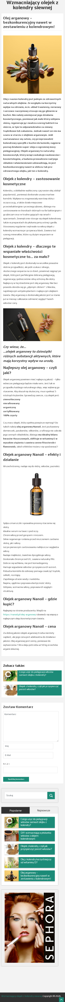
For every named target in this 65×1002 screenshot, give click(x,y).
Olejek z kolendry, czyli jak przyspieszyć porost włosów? (36, 847)
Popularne (16, 810)
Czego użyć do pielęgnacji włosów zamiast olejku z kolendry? (34, 822)
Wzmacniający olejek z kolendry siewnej (21, 996)
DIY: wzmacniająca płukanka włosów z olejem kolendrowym (36, 835)
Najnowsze (43, 810)
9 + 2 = (6, 764)
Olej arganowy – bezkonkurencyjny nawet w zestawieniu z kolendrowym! (36, 875)
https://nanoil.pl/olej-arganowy (19, 614)
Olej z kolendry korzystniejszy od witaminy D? (36, 861)
